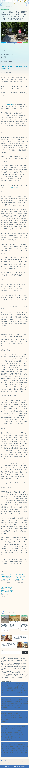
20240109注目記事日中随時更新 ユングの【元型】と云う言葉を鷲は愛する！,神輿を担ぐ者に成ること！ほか (7, 590)
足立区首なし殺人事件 (13, 187)
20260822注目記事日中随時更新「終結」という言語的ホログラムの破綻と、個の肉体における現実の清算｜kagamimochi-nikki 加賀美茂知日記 (14, 690)
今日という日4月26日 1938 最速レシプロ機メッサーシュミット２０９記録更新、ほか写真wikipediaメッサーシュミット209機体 (14, 728)
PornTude (3, 721)
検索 (2, 650)
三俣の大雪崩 (10, 104)
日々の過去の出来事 (5, 9)
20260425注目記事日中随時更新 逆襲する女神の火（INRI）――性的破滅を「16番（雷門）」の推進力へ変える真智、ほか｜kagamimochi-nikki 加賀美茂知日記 (14, 750)
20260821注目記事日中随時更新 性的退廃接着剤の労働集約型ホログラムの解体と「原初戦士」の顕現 (14, 668)
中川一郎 (9, 306)
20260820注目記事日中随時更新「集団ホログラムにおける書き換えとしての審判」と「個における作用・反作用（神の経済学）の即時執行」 (14, 676)
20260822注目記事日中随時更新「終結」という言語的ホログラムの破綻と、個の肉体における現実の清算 (14, 660)
